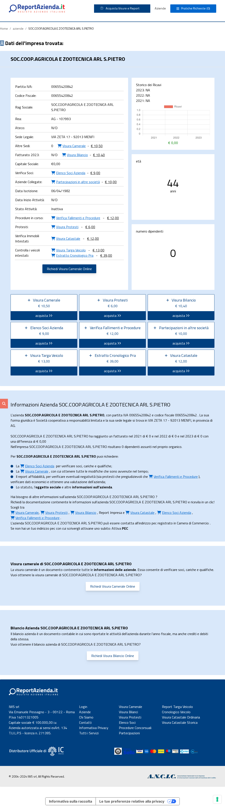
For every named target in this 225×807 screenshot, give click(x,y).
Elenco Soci (127, 722)
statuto (26, 487)
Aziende (160, 8)
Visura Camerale (130, 706)
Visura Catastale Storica (180, 722)
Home (4, 28)
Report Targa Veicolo (177, 706)
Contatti (85, 722)
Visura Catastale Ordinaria (181, 717)
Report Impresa (110, 512)
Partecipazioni (129, 733)
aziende (18, 28)
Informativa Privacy (93, 727)
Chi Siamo (86, 717)
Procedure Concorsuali (135, 727)
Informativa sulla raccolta (70, 801)
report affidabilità (31, 476)
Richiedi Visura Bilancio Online (112, 655)
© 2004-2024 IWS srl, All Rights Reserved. (37, 776)
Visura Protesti (130, 717)
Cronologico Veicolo (176, 712)
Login (83, 706)
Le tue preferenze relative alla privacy (131, 801)
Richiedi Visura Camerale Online (69, 268)
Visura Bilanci (128, 712)
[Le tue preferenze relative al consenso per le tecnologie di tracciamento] (217, 799)
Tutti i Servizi (89, 733)
